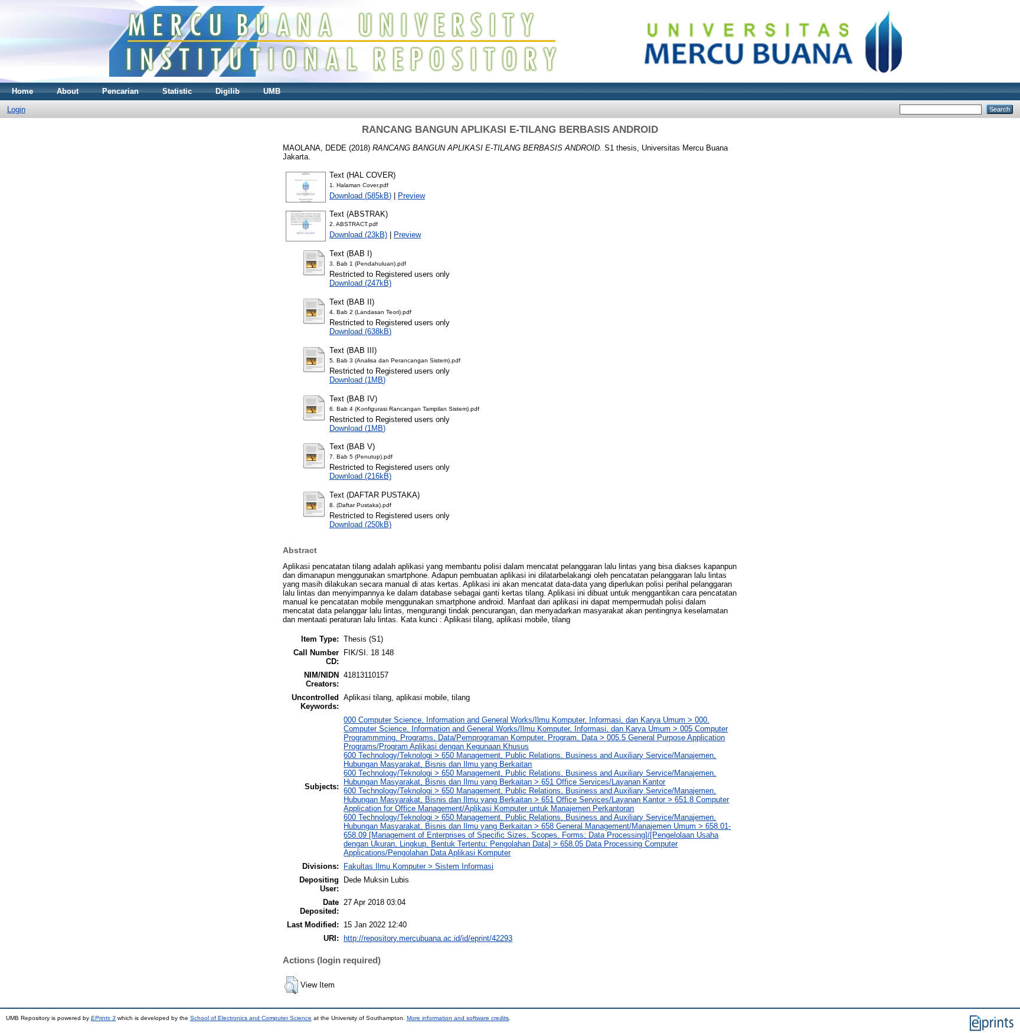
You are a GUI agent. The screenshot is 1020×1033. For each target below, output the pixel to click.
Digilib (227, 91)
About (68, 91)
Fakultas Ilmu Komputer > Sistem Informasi (418, 866)
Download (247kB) (360, 283)
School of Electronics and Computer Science (251, 1018)
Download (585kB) (360, 195)
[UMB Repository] (510, 80)
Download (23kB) (358, 234)
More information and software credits (458, 1018)
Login (16, 109)
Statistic (177, 91)
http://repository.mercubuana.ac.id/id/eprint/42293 (428, 938)
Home (22, 91)
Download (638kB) (360, 331)
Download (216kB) (360, 476)
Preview (411, 195)
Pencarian (120, 91)
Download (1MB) (357, 379)
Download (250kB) (360, 524)
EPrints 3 (103, 1018)
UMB (271, 91)
